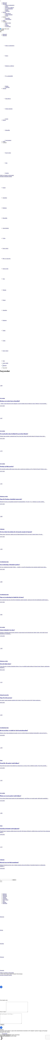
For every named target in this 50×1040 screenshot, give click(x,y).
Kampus (7, 25)
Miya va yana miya (6, 258)
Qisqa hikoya (8, 13)
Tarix (6, 24)
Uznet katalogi (8, 19)
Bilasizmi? (5, 2)
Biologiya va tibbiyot (9, 7)
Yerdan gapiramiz (8, 14)
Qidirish (14, 879)
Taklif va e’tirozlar (4, 175)
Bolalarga (5, 207)
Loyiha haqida (11, 175)
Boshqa (6, 9)
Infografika (7, 18)
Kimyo (6, 6)
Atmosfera (5, 197)
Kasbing (7, 173)
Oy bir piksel (8, 26)
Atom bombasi (6, 228)
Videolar (4, 12)
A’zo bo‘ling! (4, 1033)
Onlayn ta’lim (5, 268)
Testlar (4, 20)
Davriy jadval (8, 22)
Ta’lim (4, 238)
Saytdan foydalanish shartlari (6, 176)
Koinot (4, 187)
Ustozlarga (5, 898)
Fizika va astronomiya (9, 5)
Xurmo (6, 15)
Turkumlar (7, 11)
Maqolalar (5, 4)
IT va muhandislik (9, 8)
